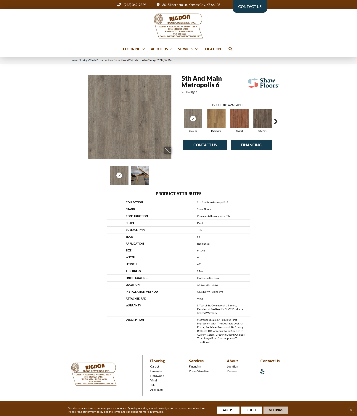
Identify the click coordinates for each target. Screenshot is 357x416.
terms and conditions (126, 411)
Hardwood (157, 375)
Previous (85, 173)
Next (174, 173)
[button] (144, 49)
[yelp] (263, 372)
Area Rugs (156, 389)
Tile (152, 385)
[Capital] (239, 118)
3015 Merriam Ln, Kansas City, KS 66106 (191, 5)
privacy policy (95, 411)
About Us (159, 49)
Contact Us (205, 145)
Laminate (156, 371)
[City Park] (263, 118)
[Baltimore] (216, 118)
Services (185, 49)
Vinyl (92, 60)
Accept (228, 410)
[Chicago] (193, 118)
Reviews (232, 371)
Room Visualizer (199, 371)
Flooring (132, 49)
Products (101, 60)
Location (212, 49)
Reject (251, 410)
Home (74, 60)
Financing (251, 145)
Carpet (154, 366)
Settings (276, 410)
